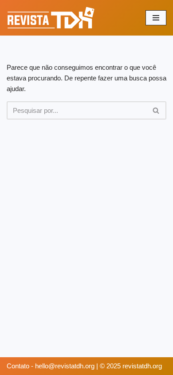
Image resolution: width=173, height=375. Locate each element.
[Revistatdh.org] (51, 17)
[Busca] (156, 110)
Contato (19, 366)
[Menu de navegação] (155, 17)
